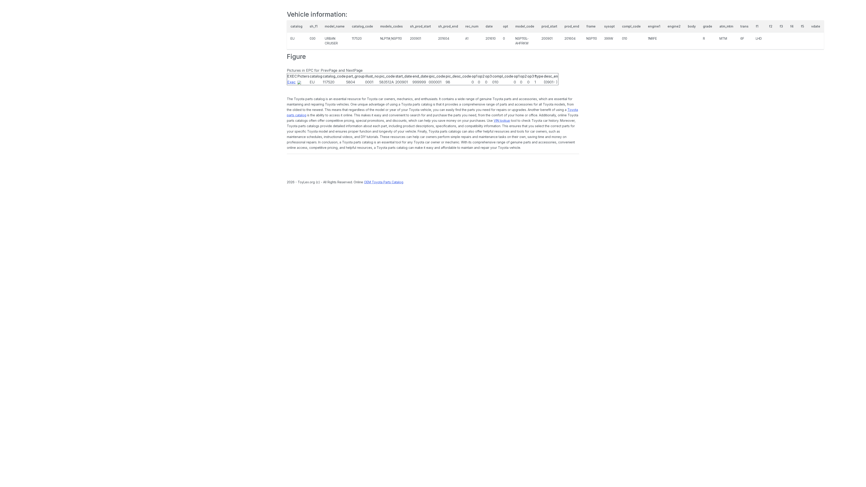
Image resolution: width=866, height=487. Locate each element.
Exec (291, 82)
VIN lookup (502, 120)
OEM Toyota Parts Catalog (383, 182)
